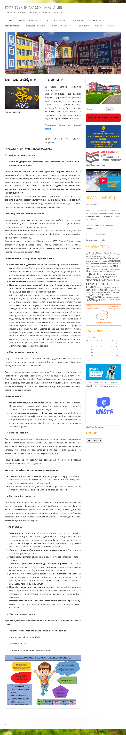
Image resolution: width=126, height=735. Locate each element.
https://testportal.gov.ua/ (95, 165)
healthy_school (91, 253)
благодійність (113, 259)
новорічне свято (106, 269)
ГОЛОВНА (8, 20)
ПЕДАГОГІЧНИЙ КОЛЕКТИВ (55, 20)
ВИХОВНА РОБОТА (95, 20)
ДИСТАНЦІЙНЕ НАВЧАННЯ (61, 26)
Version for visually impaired (105, 117)
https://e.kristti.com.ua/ (95, 427)
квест (109, 266)
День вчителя (113, 257)
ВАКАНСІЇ (98, 26)
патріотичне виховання (106, 271)
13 (101, 349)
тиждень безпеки (114, 290)
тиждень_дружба (103, 287)
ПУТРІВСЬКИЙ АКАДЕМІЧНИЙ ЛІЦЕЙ (34, 7)
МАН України (99, 259)
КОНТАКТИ (111, 26)
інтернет (89, 301)
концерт (95, 269)
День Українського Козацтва (103, 255)
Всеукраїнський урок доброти (105, 255)
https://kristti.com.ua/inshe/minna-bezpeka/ (103, 386)
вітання (115, 261)
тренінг (115, 295)
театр (118, 281)
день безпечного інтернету (96, 263)
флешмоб (93, 298)
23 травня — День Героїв (95, 234)
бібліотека (90, 261)
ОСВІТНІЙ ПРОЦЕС (12, 26)
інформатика (98, 301)
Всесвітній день (103, 253)
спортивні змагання (100, 280)
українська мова (94, 296)
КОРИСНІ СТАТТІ (84, 26)
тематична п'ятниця (99, 285)
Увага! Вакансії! (92, 204)
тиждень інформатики (99, 294)
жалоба (103, 266)
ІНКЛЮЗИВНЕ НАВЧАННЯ (35, 26)
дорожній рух (113, 263)
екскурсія (97, 266)
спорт (112, 277)
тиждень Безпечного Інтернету (103, 288)
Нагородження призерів (95, 240)
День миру (90, 258)
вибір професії (102, 261)
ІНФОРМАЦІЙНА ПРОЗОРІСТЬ (30, 20)
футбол (100, 299)
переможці (93, 273)
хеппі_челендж (109, 299)
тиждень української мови (102, 292)
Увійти (7, 725)
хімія (118, 299)
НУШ (106, 258)
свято (104, 277)
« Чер (88, 360)
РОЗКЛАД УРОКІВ (77, 20)
